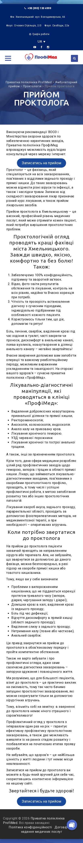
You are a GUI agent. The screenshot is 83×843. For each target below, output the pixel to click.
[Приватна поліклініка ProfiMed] (41, 57)
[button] (8, 58)
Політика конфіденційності (31, 827)
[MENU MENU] (7, 57)
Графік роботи (41, 34)
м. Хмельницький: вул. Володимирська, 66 (38, 16)
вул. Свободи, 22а (58, 25)
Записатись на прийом (41, 163)
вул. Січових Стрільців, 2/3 (25, 25)
